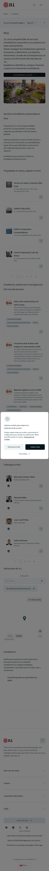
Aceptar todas (35, 447)
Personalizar (24, 454)
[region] (24, 435)
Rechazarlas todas (14, 447)
